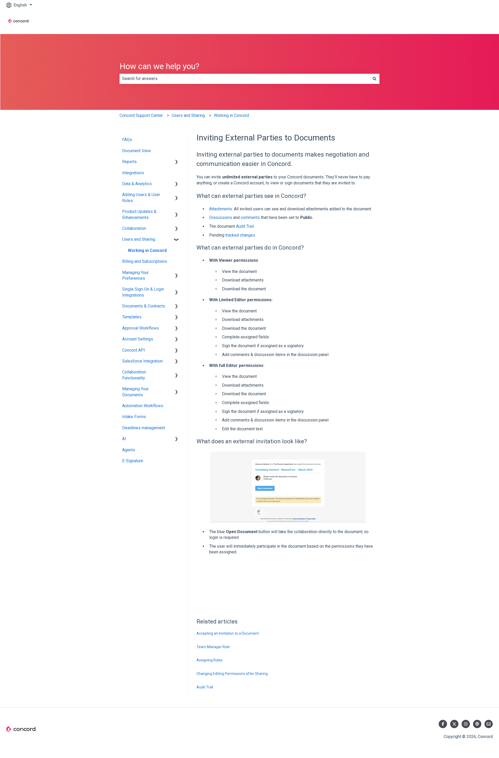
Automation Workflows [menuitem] (142, 405)
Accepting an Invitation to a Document (227, 633)
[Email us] (488, 724)
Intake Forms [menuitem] (134, 416)
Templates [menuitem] (131, 316)
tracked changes (240, 235)
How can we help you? (159, 66)
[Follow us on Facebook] (443, 724)
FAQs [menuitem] (127, 139)
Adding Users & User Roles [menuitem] (141, 197)
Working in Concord (231, 115)
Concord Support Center (141, 115)
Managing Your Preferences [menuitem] (135, 275)
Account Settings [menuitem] (137, 339)
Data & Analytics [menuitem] (137, 183)
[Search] (374, 79)
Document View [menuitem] (136, 150)
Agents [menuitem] (128, 449)
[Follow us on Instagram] (466, 724)
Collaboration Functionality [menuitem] (134, 375)
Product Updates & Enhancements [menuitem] (139, 214)
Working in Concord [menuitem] (147, 250)
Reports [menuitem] (129, 161)
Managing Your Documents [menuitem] (135, 391)
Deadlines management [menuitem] (143, 427)
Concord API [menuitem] (133, 350)
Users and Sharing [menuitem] (138, 239)
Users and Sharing (188, 115)
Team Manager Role (213, 647)
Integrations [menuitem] (133, 172)
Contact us (478, 21)
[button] (176, 162)
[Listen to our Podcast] (477, 724)
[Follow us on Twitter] (454, 724)
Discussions (220, 217)
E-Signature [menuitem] (132, 460)
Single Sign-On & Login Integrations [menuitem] (143, 292)
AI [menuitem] (124, 438)
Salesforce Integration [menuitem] (142, 361)
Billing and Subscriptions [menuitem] (144, 261)
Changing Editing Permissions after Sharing (232, 674)
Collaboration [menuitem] (134, 228)
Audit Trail (245, 226)
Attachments (220, 208)
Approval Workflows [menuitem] (140, 328)
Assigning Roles (209, 660)
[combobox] (245, 79)
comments (250, 217)
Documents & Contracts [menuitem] (143, 306)
